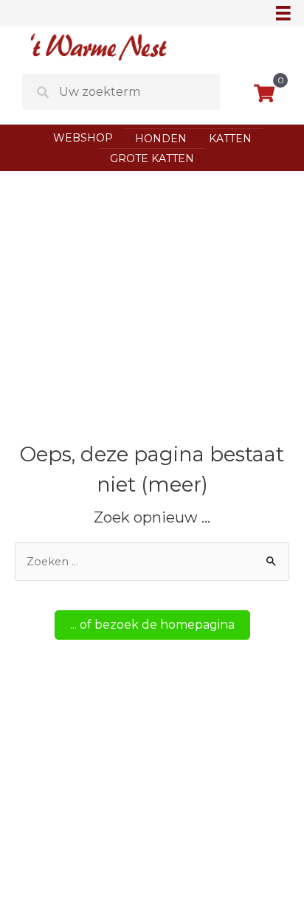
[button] (152, 625)
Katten (230, 138)
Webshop (83, 137)
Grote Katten (152, 158)
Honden (161, 138)
